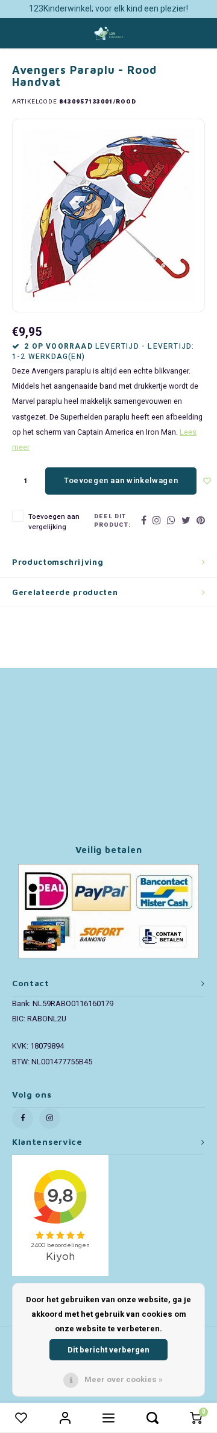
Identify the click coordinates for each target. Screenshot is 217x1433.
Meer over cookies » (123, 1379)
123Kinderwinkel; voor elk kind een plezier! (108, 8)
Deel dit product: (112, 521)
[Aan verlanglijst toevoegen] (207, 481)
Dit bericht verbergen (108, 1350)
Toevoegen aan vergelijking (54, 522)
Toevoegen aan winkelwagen (121, 480)
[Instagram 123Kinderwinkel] (49, 1118)
